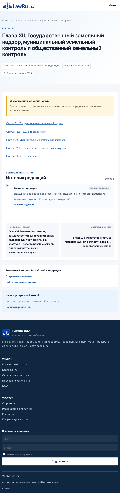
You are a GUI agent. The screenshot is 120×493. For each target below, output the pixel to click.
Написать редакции (18, 307)
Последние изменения (16, 380)
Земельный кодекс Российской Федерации (49, 20)
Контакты (8, 414)
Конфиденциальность (15, 419)
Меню (112, 5)
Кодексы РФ (9, 369)
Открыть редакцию (24, 204)
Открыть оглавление (18, 276)
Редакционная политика (17, 408)
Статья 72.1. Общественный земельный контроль (36, 148)
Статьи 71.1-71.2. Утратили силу (26, 131)
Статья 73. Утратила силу (21, 156)
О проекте (8, 403)
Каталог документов (15, 364)
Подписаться (60, 461)
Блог (5, 385)
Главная (6, 20)
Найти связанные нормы (20, 282)
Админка (6, 488)
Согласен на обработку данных (18, 455)
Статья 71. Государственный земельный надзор (34, 123)
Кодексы (19, 20)
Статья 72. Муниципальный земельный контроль (35, 140)
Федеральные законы (15, 375)
